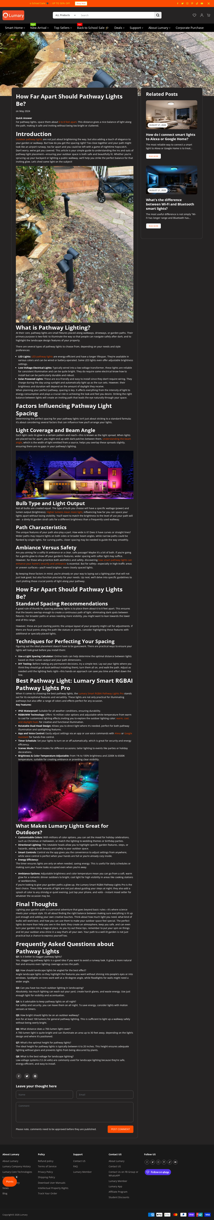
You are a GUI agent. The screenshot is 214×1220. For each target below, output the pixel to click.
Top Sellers (62, 28)
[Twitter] (183, 4)
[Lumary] (13, 15)
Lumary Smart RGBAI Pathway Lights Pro (101, 693)
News (6, 1188)
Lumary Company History (17, 1166)
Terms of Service (47, 1166)
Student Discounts (119, 1197)
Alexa (118, 733)
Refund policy (45, 1161)
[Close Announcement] (208, 3)
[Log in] (202, 15)
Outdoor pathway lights (29, 139)
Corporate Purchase (190, 28)
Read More (153, 156)
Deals (118, 28)
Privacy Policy (45, 1171)
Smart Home (14, 28)
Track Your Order (47, 1193)
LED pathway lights (42, 356)
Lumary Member (82, 1171)
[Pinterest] (192, 4)
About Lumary (158, 28)
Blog (5, 1193)
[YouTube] (202, 4)
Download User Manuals (51, 1182)
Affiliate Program (118, 1191)
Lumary (24, 1214)
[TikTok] (197, 4)
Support (136, 28)
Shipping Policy (46, 1177)
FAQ (75, 1166)
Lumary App (115, 1186)
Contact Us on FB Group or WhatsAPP (123, 1173)
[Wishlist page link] (194, 15)
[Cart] (208, 15)
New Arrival (38, 27)
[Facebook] (178, 4)
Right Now (109, 3)
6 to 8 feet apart (68, 121)
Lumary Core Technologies (17, 1171)
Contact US (79, 1161)
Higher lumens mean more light (64, 512)
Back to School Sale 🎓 (93, 27)
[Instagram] (187, 4)
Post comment (120, 1129)
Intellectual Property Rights (53, 1188)
